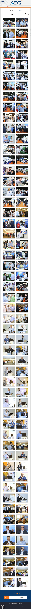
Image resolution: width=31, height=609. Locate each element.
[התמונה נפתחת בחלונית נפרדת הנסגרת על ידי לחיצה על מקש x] (22, 22)
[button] (2, 2)
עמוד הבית (26, 11)
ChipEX (21, 11)
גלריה (16, 11)
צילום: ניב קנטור (20, 14)
